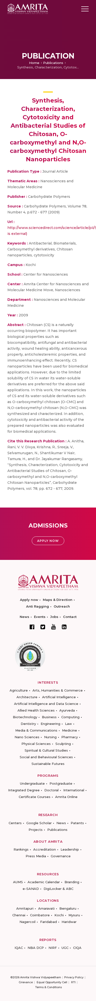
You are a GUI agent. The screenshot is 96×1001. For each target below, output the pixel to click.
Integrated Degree (24, 790)
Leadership (70, 849)
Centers (15, 823)
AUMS (18, 882)
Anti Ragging (37, 606)
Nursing (50, 737)
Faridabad (48, 922)
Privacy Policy (73, 977)
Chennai (18, 915)
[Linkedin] (64, 626)
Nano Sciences (27, 737)
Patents (77, 823)
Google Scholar (39, 823)
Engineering (50, 724)
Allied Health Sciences (36, 710)
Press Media (36, 856)
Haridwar (69, 922)
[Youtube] (53, 627)
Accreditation (44, 849)
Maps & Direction (57, 600)
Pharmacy (69, 737)
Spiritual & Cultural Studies (46, 750)
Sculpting (63, 744)
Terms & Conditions (48, 987)
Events (40, 617)
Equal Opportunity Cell (52, 982)
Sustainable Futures (48, 764)
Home (34, 63)
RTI (73, 982)
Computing (70, 717)
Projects (36, 830)
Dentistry (28, 724)
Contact (70, 617)
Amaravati (46, 908)
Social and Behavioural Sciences (46, 757)
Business (49, 717)
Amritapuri (24, 908)
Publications (53, 63)
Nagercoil (27, 922)
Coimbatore (40, 915)
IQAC (19, 948)
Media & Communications (36, 730)
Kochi (59, 915)
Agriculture (19, 690)
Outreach (62, 606)
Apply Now (48, 541)
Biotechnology (25, 717)
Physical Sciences (36, 744)
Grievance (26, 982)
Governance (61, 856)
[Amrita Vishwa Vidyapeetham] (27, 8)
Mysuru (74, 915)
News (24, 617)
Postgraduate (60, 783)
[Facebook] (32, 626)
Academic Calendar (44, 882)
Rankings (21, 849)
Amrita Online (66, 797)
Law (68, 724)
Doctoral (51, 790)
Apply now (29, 600)
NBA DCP (36, 948)
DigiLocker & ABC (58, 889)
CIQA (77, 948)
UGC (65, 948)
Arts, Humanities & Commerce (57, 690)
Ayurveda (67, 710)
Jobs (54, 617)
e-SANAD (31, 889)
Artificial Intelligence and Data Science (46, 704)
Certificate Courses (34, 797)
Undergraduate (32, 783)
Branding (71, 882)
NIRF (52, 948)
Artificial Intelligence (59, 697)
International (73, 790)
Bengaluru (67, 908)
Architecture (26, 697)
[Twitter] (42, 626)
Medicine (69, 730)
